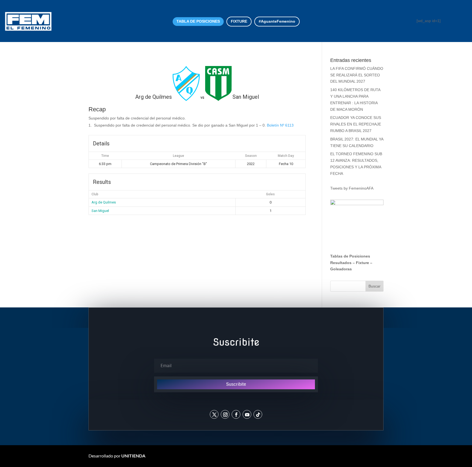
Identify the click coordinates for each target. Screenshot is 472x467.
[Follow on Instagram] (225, 414)
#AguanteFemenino (277, 21)
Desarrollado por (116, 455)
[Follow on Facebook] (236, 414)
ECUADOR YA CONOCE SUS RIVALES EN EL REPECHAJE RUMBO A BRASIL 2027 (355, 124)
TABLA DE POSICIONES (198, 21)
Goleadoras (341, 269)
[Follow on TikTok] (257, 414)
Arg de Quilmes (104, 202)
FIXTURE (239, 21)
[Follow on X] (214, 414)
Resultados (341, 263)
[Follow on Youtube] (247, 414)
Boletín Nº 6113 (280, 125)
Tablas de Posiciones (350, 256)
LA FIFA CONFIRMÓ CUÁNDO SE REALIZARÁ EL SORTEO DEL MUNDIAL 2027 (356, 75)
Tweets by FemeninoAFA (351, 188)
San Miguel (100, 211)
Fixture (362, 263)
